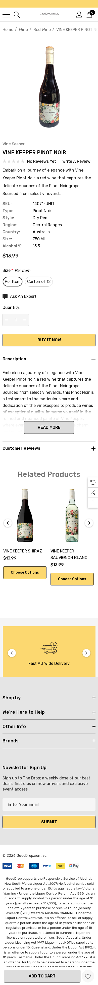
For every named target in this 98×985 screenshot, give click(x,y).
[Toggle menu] (6, 14)
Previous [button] (8, 523)
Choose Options (25, 572)
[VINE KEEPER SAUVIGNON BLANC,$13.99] (72, 515)
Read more (49, 427)
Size (16, 270)
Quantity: (11, 307)
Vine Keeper (14, 144)
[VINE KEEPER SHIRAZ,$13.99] (24, 515)
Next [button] (89, 523)
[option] (49, 653)
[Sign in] (79, 14)
